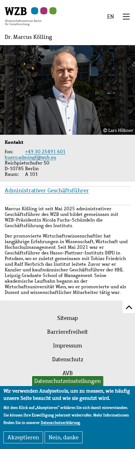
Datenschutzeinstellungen (67, 381)
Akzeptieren (23, 437)
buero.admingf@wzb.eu (31, 157)
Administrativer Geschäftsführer (47, 190)
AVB (67, 373)
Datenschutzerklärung (60, 422)
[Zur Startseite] (23, 16)
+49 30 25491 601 (45, 152)
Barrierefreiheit (67, 332)
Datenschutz (67, 359)
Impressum (67, 345)
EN (110, 16)
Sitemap (67, 318)
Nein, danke (63, 437)
